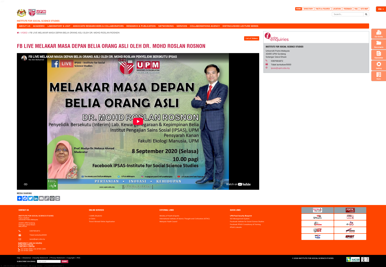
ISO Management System (240, 219)
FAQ (356, 9)
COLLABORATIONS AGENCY (205, 26)
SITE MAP (364, 9)
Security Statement (40, 258)
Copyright (71, 258)
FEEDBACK (348, 9)
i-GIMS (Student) (95, 216)
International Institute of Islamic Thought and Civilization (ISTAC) (185, 219)
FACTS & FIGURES (323, 9)
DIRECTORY (308, 9)
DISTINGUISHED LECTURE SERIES (240, 26)
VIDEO (24, 32)
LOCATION (337, 9)
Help (19, 258)
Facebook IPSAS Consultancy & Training (245, 224)
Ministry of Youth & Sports (169, 216)
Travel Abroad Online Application (102, 221)
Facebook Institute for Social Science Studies (247, 221)
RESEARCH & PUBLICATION (141, 26)
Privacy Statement (57, 258)
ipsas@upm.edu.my (280, 68)
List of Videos (252, 38)
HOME (298, 9)
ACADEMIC (39, 26)
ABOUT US (24, 26)
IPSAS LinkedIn (236, 227)
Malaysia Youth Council (168, 221)
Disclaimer (27, 258)
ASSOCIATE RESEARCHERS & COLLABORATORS (98, 26)
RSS (78, 258)
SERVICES (182, 26)
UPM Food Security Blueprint (241, 216)
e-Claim (92, 219)
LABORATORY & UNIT (58, 26)
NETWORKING (166, 26)
